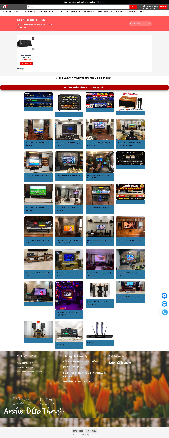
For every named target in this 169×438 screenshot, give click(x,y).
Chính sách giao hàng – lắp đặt (29, 372)
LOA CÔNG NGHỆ (89, 12)
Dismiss (101, 2)
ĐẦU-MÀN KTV (75, 12)
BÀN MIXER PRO (121, 12)
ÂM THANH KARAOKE (47, 12)
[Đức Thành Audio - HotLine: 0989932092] (12, 7)
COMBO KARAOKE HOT (32, 12)
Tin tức (141, 12)
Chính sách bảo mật (25, 363)
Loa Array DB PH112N (26, 56)
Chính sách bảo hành (25, 367)
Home (19, 24)
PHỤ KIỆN (132, 12)
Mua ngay (21, 69)
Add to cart (26, 63)
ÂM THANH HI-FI (63, 12)
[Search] (133, 7)
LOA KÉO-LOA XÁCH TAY (104, 12)
